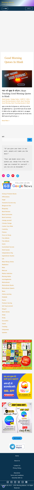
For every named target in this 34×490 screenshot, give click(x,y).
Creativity (5, 229)
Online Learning (6, 294)
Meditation (5, 264)
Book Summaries (7, 214)
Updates (4, 332)
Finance (4, 232)
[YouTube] (15, 482)
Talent (4, 323)
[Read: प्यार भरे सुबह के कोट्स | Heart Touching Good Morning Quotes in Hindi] (17, 79)
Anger (3, 199)
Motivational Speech (8, 288)
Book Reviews (6, 211)
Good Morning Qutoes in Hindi (11, 101)
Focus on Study (6, 235)
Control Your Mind (7, 226)
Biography (5, 208)
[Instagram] (11, 482)
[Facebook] (8, 482)
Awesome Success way (9, 202)
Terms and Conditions (17, 475)
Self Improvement (7, 306)
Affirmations (5, 197)
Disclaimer (17, 473)
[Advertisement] (17, 29)
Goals (3, 244)
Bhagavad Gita (6, 205)
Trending (4, 326)
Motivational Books (8, 285)
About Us (17, 460)
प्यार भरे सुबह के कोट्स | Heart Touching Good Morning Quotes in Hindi (16, 93)
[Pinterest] (19, 482)
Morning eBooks (8, 2)
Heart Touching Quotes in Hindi (20, 103)
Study (3, 318)
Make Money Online (8, 261)
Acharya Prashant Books (9, 194)
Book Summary (6, 217)
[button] (28, 8)
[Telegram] (22, 482)
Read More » (6, 121)
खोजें (3, 136)
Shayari (4, 309)
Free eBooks (5, 238)
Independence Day (7, 253)
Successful (5, 320)
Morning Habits (6, 276)
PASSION (4, 297)
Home (17, 456)
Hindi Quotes (6, 99)
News (3, 291)
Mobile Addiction (7, 273)
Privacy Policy (17, 468)
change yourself (7, 220)
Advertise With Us (17, 478)
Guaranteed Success (8, 247)
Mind (3, 267)
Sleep (3, 315)
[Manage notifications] (3, 486)
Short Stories (6, 312)
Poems (4, 300)
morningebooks (6, 279)
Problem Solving (7, 303)
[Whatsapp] (26, 482)
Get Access (17, 438)
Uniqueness (5, 329)
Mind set (4, 270)
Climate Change (7, 223)
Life (3, 259)
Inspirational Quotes (8, 256)
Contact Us (17, 465)
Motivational (6, 282)
